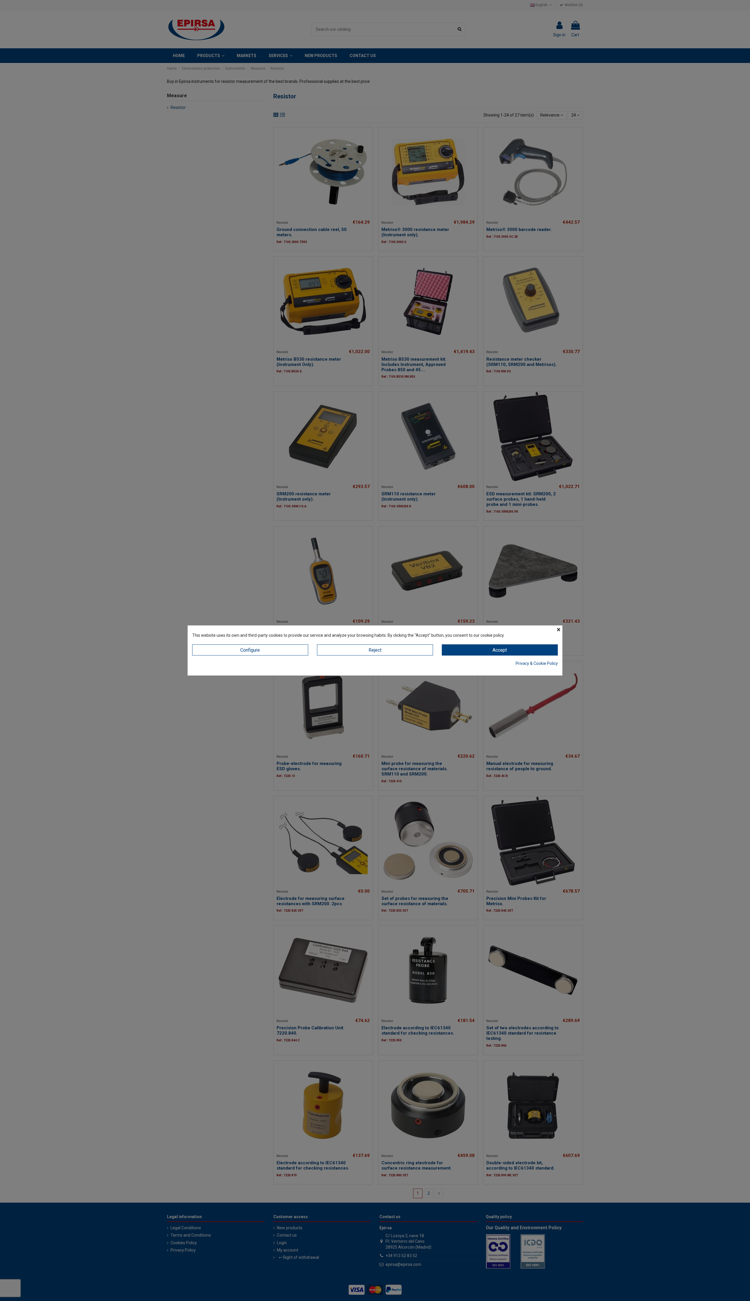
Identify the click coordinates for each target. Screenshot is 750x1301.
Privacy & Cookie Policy (537, 663)
